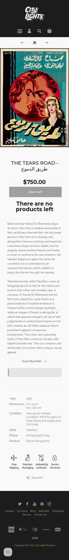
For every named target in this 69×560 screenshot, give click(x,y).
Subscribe (43, 511)
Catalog (9, 511)
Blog (33, 511)
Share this (37, 477)
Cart (49, 30)
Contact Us (40, 514)
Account (29, 30)
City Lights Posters (44, 545)
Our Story (22, 511)
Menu (19, 30)
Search (39, 30)
